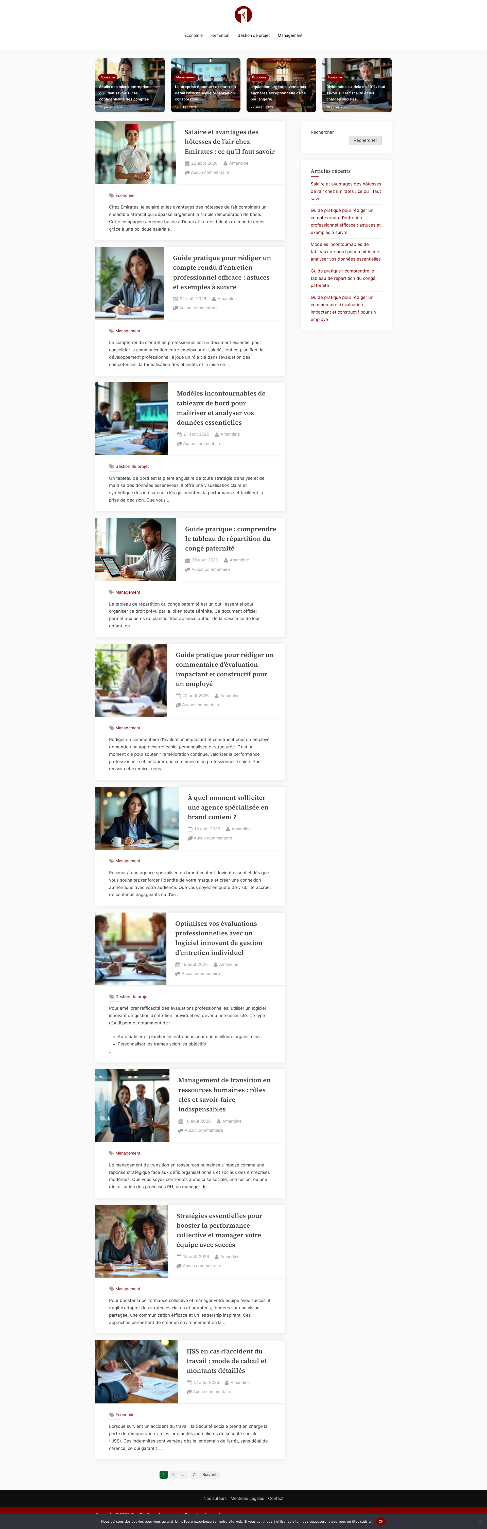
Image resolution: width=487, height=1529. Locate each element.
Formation (220, 35)
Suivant (209, 1474)
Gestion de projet (253, 35)
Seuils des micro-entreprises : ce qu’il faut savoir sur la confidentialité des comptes (129, 92)
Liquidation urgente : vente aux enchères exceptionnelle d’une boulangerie (278, 92)
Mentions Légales (247, 1498)
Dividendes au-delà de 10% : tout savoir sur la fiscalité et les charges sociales (355, 92)
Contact (276, 1498)
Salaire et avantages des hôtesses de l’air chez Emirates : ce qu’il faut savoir (230, 142)
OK (381, 1521)
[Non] (480, 1521)
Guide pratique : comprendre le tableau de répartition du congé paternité (230, 539)
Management (290, 35)
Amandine (238, 163)
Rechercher (322, 132)
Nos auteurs (215, 1498)
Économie (193, 35)
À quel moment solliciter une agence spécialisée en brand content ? (228, 807)
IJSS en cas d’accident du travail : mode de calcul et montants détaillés (227, 1361)
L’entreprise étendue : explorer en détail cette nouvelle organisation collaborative (205, 92)
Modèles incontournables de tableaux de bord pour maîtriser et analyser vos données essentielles (346, 252)
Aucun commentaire (210, 172)
